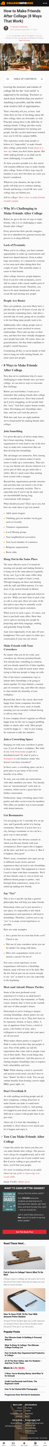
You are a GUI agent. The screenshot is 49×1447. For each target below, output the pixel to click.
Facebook (29, 1414)
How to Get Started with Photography (21, 1389)
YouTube (28, 1408)
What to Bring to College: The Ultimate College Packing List (22, 1346)
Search (45, 1445)
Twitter (28, 1411)
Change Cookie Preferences (31, 1432)
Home (3, 1445)
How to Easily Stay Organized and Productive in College (25, 1354)
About (19, 1408)
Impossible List (16, 1414)
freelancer (8, 758)
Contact (19, 1411)
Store (27, 1416)
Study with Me (16, 1423)
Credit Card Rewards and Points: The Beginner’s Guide (21, 1382)
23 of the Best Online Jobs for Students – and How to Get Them (23, 1362)
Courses (35, 1445)
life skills (19, 1367)
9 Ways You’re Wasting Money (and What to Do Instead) (24, 1374)
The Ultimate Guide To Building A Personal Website (23, 1338)
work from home (17, 751)
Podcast (13, 1445)
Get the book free (24, 1232)
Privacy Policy (30, 1428)
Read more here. (24, 40)
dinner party (24, 1181)
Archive (19, 1416)
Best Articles (24, 1445)
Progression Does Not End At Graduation (22, 1395)
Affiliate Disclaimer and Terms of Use (34, 1424)
